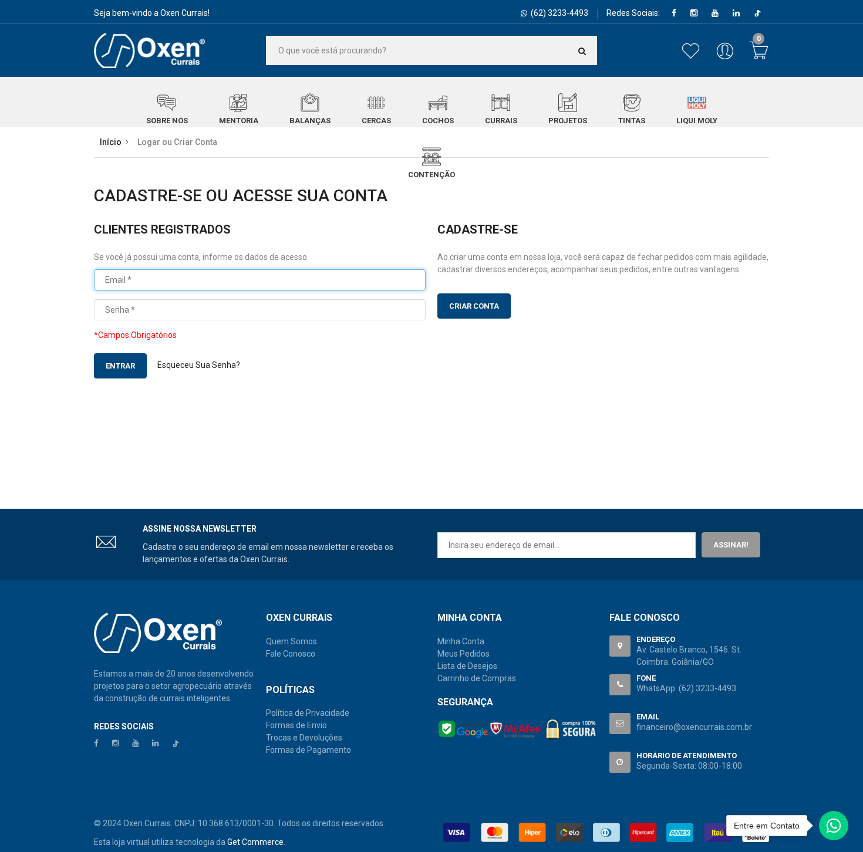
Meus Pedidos (463, 653)
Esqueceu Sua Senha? (198, 365)
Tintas (631, 120)
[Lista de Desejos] (693, 57)
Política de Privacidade (307, 713)
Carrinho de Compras (476, 678)
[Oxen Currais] (149, 50)
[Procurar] (582, 51)
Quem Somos (291, 641)
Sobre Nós (167, 120)
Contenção (431, 174)
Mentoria (238, 120)
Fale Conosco (290, 653)
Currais (501, 120)
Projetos (567, 120)
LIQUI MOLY (696, 120)
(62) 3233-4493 (707, 688)
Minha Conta (460, 641)
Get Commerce (255, 842)
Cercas (376, 120)
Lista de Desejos (467, 666)
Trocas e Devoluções (304, 737)
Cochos (438, 120)
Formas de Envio (296, 725)
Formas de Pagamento (308, 750)
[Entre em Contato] (833, 828)
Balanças (310, 120)
